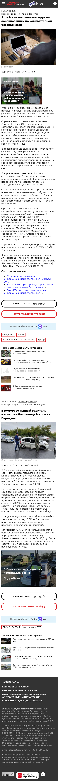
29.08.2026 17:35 (8, 401)
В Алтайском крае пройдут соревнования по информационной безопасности (29, 286)
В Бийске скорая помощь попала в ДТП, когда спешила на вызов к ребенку (32, 657)
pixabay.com (7, 67)
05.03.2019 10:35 (8, 11)
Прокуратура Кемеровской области (19, 460)
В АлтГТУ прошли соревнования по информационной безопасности (25, 291)
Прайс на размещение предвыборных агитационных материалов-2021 (24, 695)
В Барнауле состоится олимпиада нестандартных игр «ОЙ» (27, 387)
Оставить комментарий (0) (29, 314)
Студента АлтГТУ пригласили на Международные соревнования (26, 370)
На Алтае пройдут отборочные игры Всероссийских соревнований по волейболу (32, 361)
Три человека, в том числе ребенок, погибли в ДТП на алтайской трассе (32, 666)
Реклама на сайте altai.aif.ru (19, 690)
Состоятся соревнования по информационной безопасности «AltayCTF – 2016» (29, 279)
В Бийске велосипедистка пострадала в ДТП (23, 571)
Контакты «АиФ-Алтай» (15, 687)
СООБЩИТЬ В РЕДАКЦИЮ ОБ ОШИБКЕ (22, 700)
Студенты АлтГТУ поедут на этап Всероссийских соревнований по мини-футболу (33, 378)
